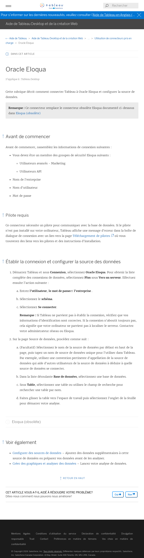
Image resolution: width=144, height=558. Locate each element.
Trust (31, 539)
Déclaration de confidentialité (99, 533)
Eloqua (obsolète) (28, 113)
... (89, 38)
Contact (44, 539)
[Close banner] (139, 15)
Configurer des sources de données (37, 453)
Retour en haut (73, 478)
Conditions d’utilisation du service (56, 533)
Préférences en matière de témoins (75, 539)
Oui (117, 494)
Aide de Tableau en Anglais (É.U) (116, 15)
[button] (7, 54)
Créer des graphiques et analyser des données (44, 463)
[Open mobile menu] (8, 5)
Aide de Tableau (18, 38)
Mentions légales (20, 533)
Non (130, 494)
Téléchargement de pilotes (92, 236)
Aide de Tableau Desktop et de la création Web (57, 38)
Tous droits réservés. (52, 551)
